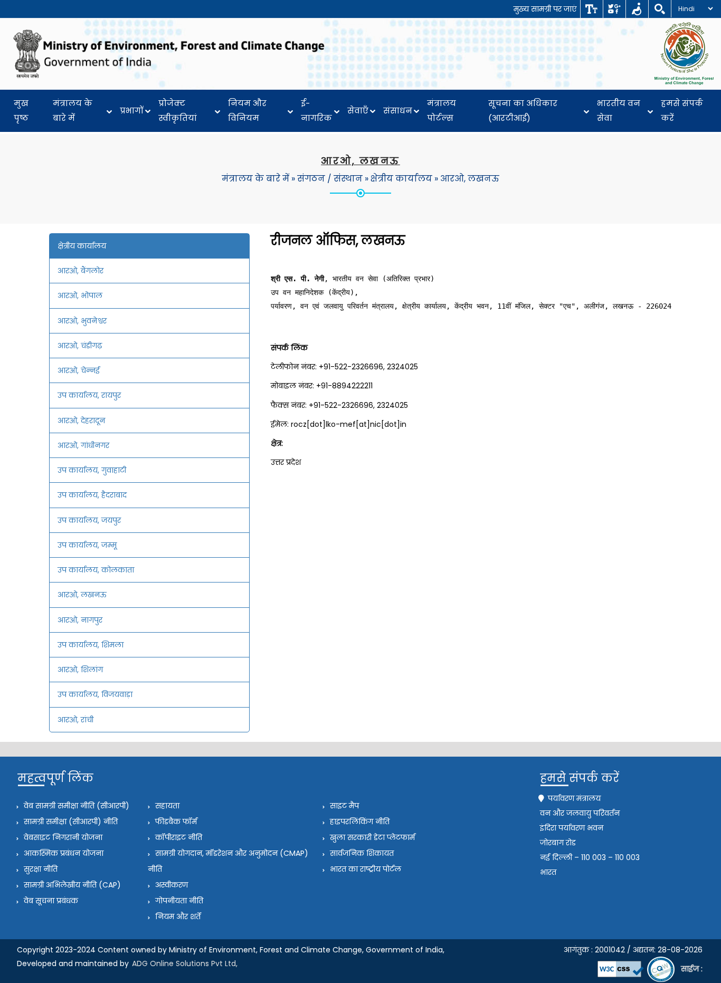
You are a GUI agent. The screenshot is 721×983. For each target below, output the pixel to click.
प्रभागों (132, 110)
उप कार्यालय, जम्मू (87, 545)
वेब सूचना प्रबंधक (50, 900)
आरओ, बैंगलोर (80, 270)
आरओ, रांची (75, 719)
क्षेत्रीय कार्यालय (401, 179)
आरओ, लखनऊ (469, 179)
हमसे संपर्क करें (682, 110)
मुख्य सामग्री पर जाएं (545, 9)
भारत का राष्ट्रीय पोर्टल (364, 869)
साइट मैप (343, 805)
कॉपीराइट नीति (177, 837)
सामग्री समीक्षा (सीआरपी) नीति (70, 821)
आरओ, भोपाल (80, 295)
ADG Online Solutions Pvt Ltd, (185, 963)
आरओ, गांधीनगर (83, 445)
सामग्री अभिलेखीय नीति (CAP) (71, 885)
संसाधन (397, 110)
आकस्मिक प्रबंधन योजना (62, 853)
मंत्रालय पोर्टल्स (441, 110)
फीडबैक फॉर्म (175, 821)
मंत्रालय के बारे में (72, 110)
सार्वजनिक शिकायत (361, 853)
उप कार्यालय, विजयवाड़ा (95, 694)
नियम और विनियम (247, 110)
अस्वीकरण (170, 885)
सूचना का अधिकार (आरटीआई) (522, 110)
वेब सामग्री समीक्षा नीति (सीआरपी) (75, 805)
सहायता (166, 805)
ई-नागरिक (316, 110)
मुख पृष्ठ (21, 110)
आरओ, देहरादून (81, 420)
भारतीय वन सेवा (618, 110)
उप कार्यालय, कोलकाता (96, 570)
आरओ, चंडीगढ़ (80, 345)
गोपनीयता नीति (178, 900)
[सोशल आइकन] (614, 9)
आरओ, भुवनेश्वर (82, 321)
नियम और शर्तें (177, 916)
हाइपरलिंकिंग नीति (359, 821)
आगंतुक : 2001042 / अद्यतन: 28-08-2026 (633, 949)
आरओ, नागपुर (80, 620)
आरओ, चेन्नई (79, 370)
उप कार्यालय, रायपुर (89, 395)
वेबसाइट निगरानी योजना (62, 837)
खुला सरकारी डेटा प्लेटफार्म (371, 837)
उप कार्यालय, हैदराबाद (92, 495)
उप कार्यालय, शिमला (91, 645)
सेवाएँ (357, 110)
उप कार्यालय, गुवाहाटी (92, 470)
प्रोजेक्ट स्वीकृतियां (177, 110)
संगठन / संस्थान (330, 179)
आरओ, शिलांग (80, 669)
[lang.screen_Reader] (636, 9)
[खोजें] (659, 9)
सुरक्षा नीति (40, 869)
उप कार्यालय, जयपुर (89, 520)
